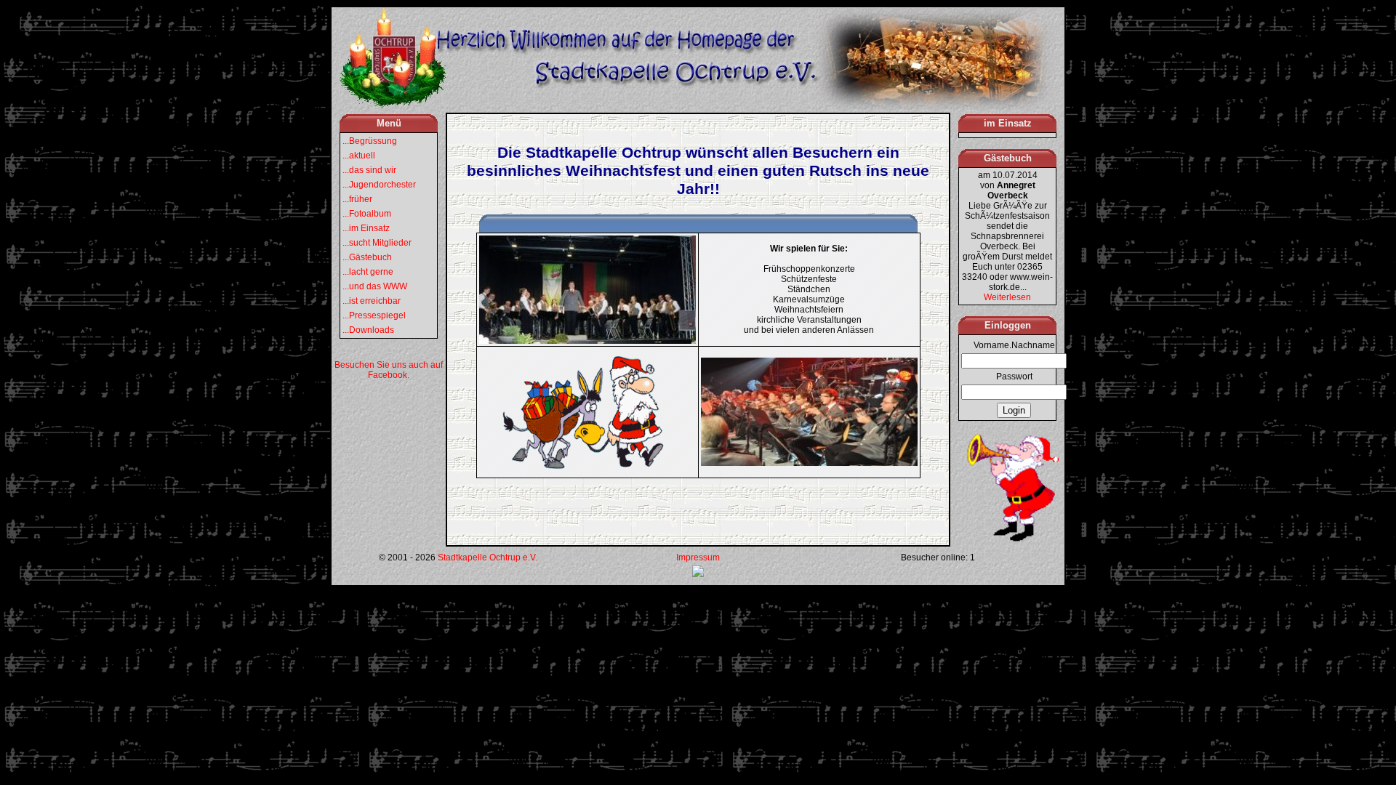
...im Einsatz (366, 228)
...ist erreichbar (371, 301)
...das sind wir (369, 170)
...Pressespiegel (374, 315)
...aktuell (358, 155)
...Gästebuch (367, 257)
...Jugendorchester (379, 185)
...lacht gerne (367, 272)
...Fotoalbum (366, 214)
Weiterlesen (1007, 297)
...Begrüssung (369, 141)
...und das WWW (374, 286)
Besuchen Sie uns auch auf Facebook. (388, 370)
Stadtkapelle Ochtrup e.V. (487, 557)
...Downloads (368, 330)
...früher (357, 199)
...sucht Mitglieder (377, 243)
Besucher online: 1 (938, 557)
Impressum (698, 557)
